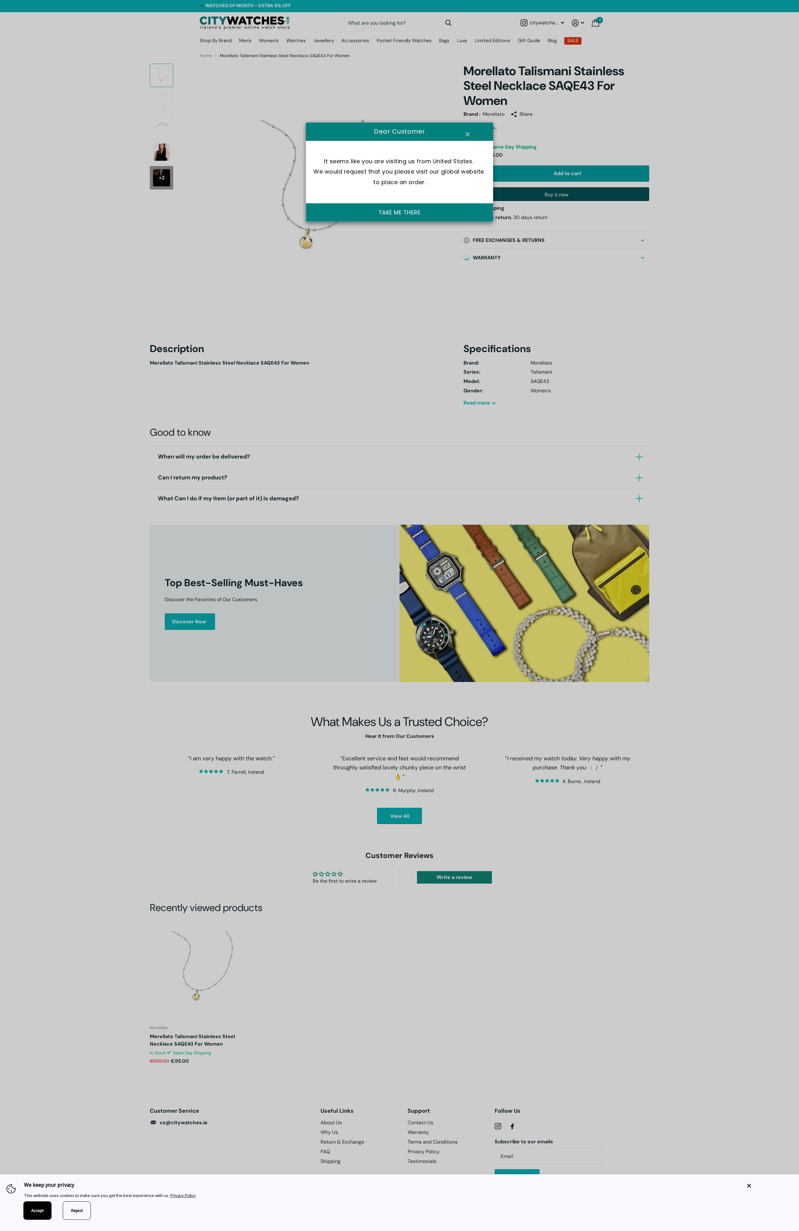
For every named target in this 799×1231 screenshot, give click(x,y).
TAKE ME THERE (400, 212)
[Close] (768, 1185)
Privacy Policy (183, 1195)
